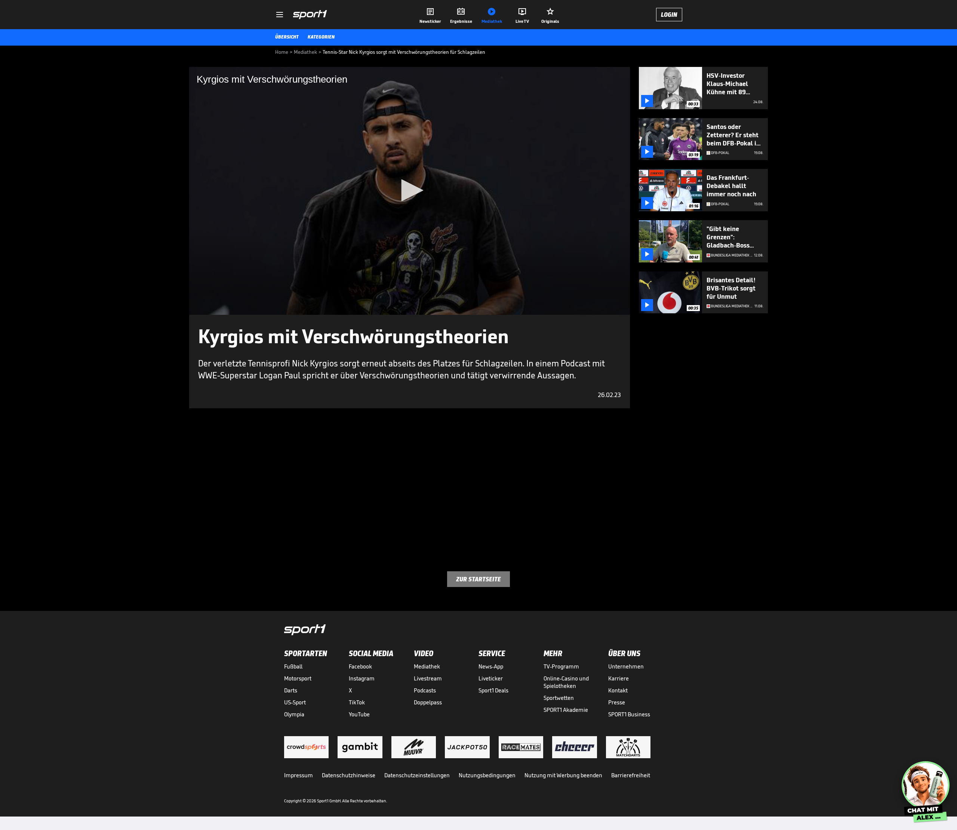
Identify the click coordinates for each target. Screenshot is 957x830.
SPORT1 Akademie (566, 709)
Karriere (618, 678)
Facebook (360, 666)
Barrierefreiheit (630, 775)
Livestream (428, 678)
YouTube (359, 714)
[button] (409, 190)
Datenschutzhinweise (348, 775)
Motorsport (297, 678)
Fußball (293, 666)
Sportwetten (559, 697)
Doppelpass (428, 702)
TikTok (357, 702)
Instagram (362, 678)
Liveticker (490, 678)
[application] (409, 191)
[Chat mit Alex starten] (925, 785)
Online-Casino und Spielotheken (566, 682)
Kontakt (618, 690)
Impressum (298, 775)
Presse (616, 702)
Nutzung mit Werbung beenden (563, 775)
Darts (290, 690)
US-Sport (295, 702)
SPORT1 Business (629, 714)
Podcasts (425, 690)
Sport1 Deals (493, 690)
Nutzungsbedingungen (487, 775)
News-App (490, 666)
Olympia (294, 714)
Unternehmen (626, 666)
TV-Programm (561, 666)
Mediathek (427, 666)
